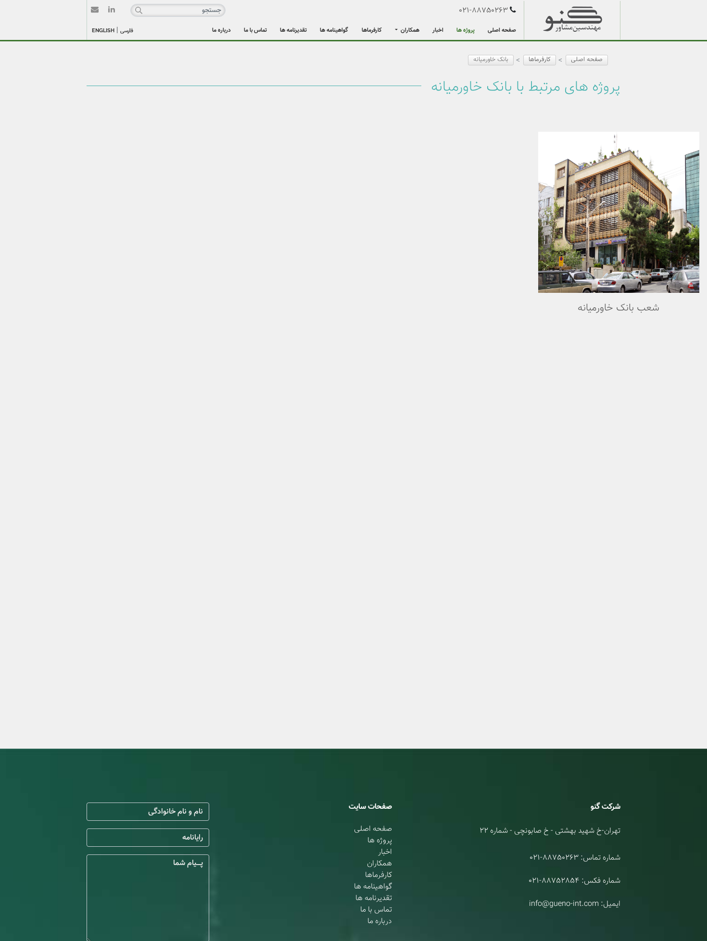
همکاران (409, 30)
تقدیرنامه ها (293, 30)
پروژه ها (465, 30)
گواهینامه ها (334, 30)
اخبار (437, 30)
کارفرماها (372, 30)
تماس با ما (255, 30)
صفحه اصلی (502, 30)
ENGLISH (103, 30)
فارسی (126, 31)
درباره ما (221, 30)
